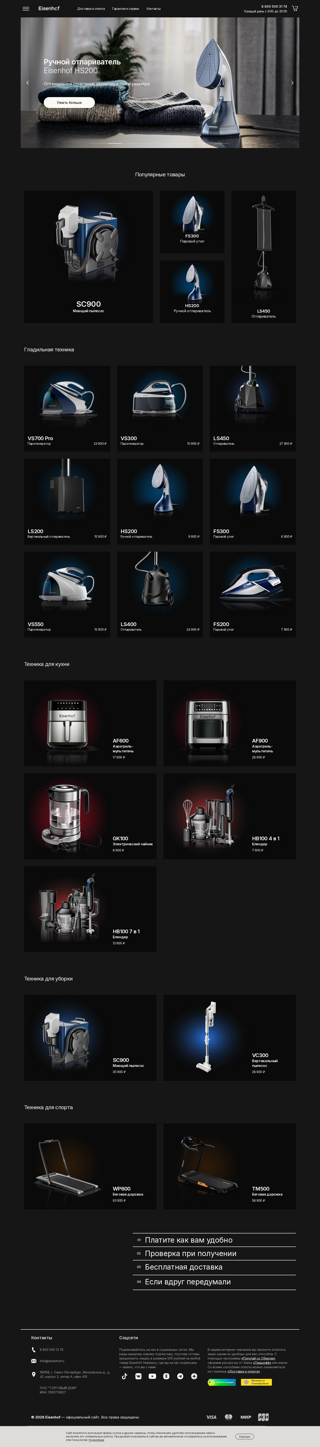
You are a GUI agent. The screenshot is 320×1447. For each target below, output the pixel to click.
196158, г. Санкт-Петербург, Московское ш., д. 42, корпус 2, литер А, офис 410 (75, 1374)
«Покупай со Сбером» (258, 1358)
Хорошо (244, 1436)
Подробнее (96, 1440)
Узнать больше (69, 102)
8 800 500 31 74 (51, 1349)
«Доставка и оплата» (243, 1371)
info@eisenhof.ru (52, 1361)
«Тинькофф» (262, 1362)
